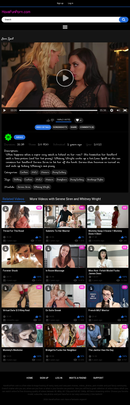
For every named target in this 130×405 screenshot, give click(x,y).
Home (29, 378)
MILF (34, 172)
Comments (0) (87, 127)
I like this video (48, 120)
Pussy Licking (59, 172)
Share (74, 127)
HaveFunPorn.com (56, 399)
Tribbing (17, 179)
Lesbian (24, 172)
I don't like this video (52, 120)
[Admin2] (8, 137)
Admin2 (19, 137)
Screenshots (60, 127)
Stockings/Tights (95, 179)
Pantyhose (62, 179)
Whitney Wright (41, 186)
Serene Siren (24, 186)
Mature (45, 172)
